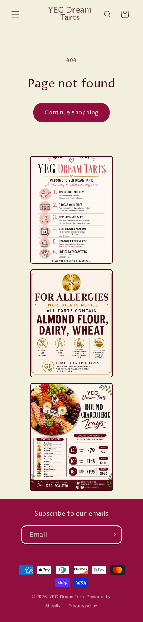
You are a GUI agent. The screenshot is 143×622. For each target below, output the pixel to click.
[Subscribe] (112, 534)
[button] (15, 14)
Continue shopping (71, 112)
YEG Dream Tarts (67, 596)
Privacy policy (83, 605)
